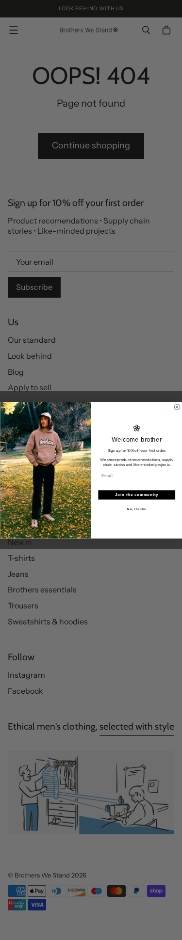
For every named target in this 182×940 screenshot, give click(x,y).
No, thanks (136, 508)
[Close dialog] (177, 407)
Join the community (136, 494)
